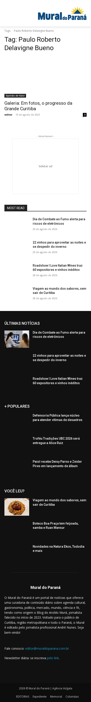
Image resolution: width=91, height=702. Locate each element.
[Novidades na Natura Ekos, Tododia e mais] (16, 553)
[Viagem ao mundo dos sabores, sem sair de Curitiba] (16, 295)
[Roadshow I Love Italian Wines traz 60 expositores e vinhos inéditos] (16, 272)
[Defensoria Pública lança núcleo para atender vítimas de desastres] (16, 422)
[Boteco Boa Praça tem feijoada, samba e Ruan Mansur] (16, 530)
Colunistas (72, 696)
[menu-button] (17, 3)
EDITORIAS (22, 696)
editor (8, 114)
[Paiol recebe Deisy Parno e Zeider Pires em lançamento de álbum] (16, 468)
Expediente (40, 696)
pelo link (53, 658)
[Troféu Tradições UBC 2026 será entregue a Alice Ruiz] (16, 445)
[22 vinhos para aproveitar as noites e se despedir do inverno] (16, 249)
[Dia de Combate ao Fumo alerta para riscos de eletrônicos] (16, 225)
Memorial (56, 696)
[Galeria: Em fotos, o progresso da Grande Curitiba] (45, 77)
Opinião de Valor (15, 95)
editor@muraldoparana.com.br (47, 648)
